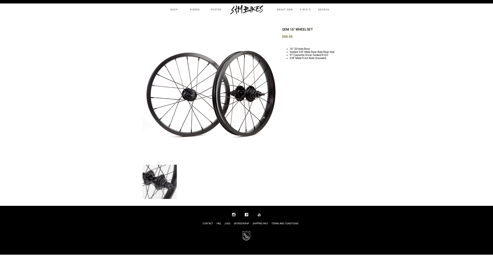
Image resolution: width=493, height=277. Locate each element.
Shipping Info (260, 223)
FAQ (219, 223)
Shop (174, 9)
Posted (216, 9)
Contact (208, 223)
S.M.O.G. (306, 9)
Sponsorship (241, 223)
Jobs (227, 223)
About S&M (285, 9)
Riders (195, 9)
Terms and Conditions (285, 223)
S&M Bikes (246, 10)
